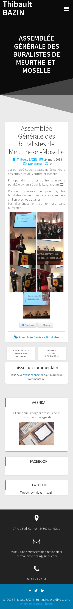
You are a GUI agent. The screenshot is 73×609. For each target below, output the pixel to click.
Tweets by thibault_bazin (36, 492)
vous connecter (33, 375)
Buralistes (52, 337)
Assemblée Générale (31, 337)
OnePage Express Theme (36, 604)
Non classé (35, 164)
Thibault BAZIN (17, 8)
